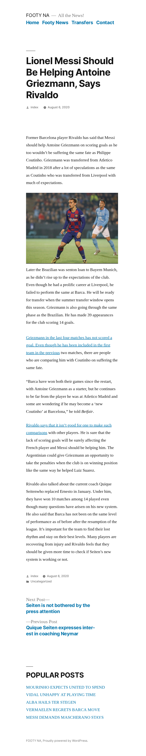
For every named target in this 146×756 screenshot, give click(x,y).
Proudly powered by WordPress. (65, 740)
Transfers (82, 22)
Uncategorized (41, 581)
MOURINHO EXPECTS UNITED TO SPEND (65, 687)
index (34, 107)
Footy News (55, 22)
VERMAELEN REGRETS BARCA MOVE (63, 709)
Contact (105, 22)
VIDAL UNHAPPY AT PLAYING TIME (61, 694)
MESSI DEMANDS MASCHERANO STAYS (65, 717)
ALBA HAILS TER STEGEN (51, 702)
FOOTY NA (37, 15)
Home (32, 22)
